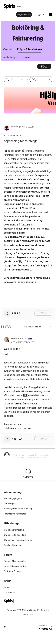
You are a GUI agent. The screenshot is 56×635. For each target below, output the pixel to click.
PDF (25, 395)
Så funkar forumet (13, 571)
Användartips (10, 57)
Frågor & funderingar (29, 49)
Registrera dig (24, 14)
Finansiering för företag (15, 513)
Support (7, 587)
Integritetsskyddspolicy (15, 566)
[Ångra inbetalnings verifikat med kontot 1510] (50, 326)
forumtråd (19, 403)
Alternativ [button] (44, 67)
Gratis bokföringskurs (14, 530)
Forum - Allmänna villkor (15, 561)
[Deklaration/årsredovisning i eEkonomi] (45, 326)
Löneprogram (10, 503)
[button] (50, 127)
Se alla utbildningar (13, 545)
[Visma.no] (12, 6)
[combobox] (28, 79)
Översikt (7, 49)
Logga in (40, 14)
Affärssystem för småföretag (18, 508)
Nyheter (26, 57)
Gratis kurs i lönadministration (18, 540)
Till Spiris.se (9, 592)
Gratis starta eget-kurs (15, 535)
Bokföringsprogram (13, 498)
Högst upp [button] (5, 626)
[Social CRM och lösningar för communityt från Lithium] (45, 627)
